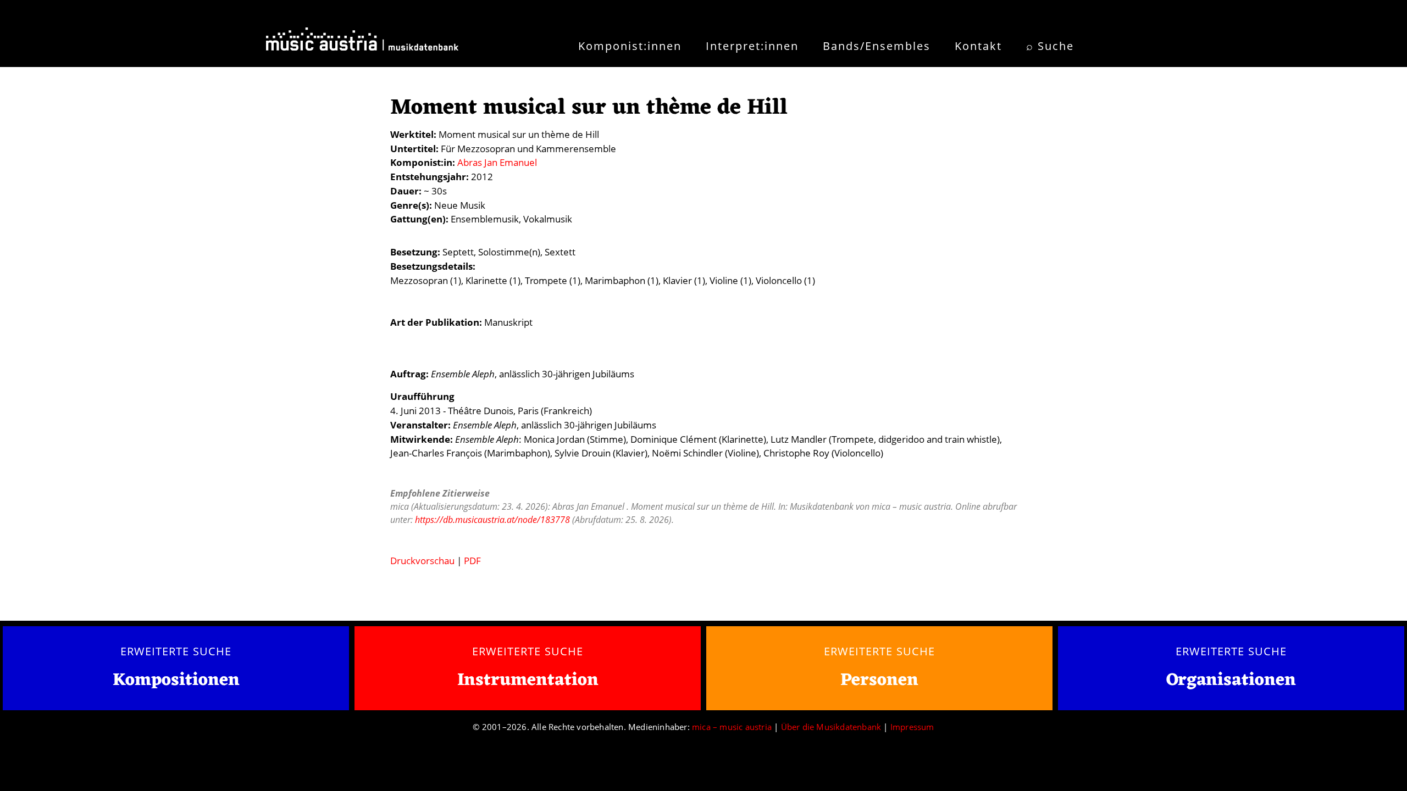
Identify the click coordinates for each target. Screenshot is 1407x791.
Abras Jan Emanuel (497, 162)
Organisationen (1231, 680)
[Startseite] (362, 42)
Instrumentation (528, 680)
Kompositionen (176, 681)
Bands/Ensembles (876, 45)
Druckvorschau (422, 560)
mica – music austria (732, 726)
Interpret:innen (752, 45)
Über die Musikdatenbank (831, 726)
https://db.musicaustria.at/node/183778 (492, 520)
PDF (472, 560)
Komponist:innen (630, 45)
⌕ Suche (1050, 45)
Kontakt (978, 45)
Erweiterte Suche (175, 651)
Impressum (912, 726)
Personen (879, 680)
